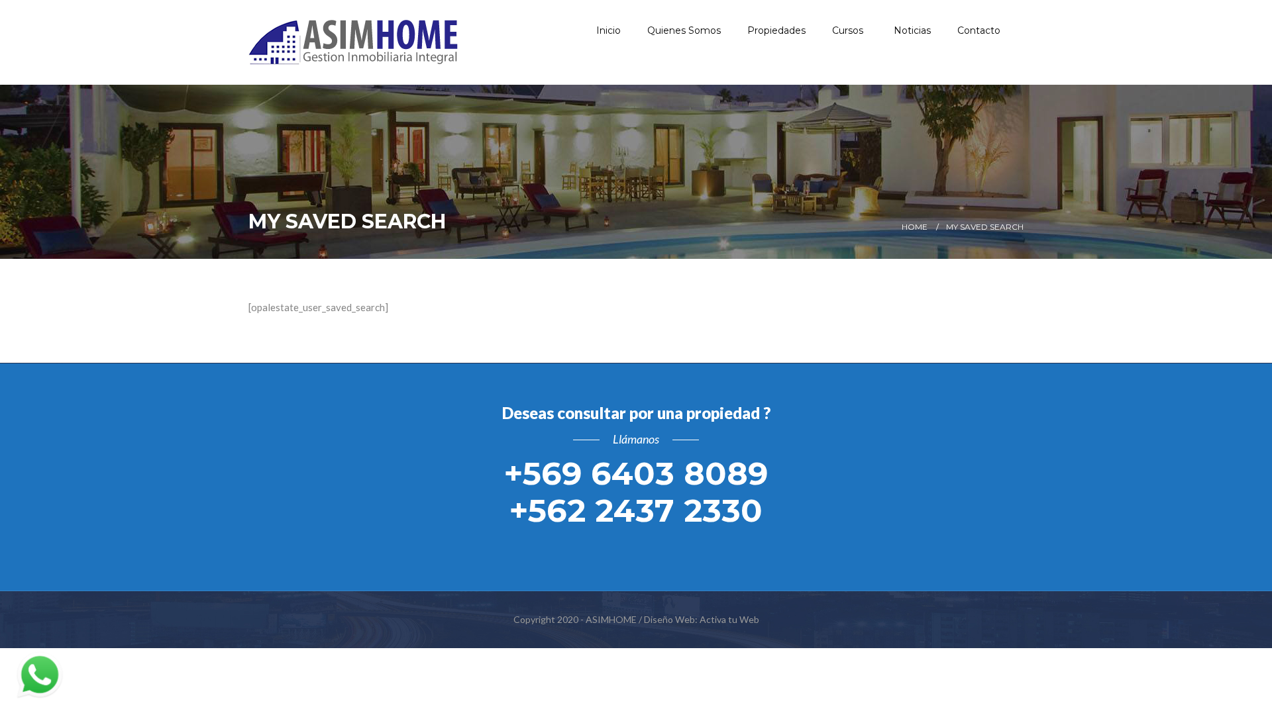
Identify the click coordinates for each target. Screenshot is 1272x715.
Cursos (849, 30)
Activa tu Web (729, 619)
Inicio (608, 30)
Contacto (978, 30)
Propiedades (776, 30)
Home (915, 227)
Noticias (912, 30)
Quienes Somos (684, 30)
